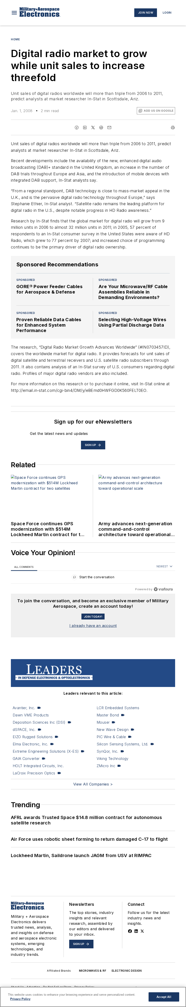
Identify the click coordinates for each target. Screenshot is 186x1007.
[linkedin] (85, 127)
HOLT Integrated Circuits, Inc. (38, 766)
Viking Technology (113, 758)
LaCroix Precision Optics (34, 773)
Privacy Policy (20, 999)
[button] (14, 12)
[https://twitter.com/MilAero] (142, 931)
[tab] (24, 567)
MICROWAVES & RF (92, 970)
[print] (173, 127)
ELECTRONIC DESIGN (127, 970)
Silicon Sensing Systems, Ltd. (122, 744)
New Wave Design (113, 729)
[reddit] (101, 127)
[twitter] (93, 127)
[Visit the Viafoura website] (163, 589)
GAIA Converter (26, 758)
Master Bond (108, 715)
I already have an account (93, 625)
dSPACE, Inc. (24, 729)
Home (15, 39)
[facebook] (76, 127)
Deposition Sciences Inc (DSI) (39, 722)
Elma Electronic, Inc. (30, 744)
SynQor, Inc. (107, 751)
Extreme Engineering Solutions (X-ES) (46, 751)
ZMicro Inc (106, 766)
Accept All (164, 997)
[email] (109, 127)
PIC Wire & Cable (111, 737)
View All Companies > (93, 784)
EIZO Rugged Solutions (33, 737)
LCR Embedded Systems (118, 708)
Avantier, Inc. (24, 708)
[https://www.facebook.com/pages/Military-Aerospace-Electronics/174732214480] (130, 931)
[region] (93, 578)
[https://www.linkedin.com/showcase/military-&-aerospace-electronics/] (136, 931)
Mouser (103, 722)
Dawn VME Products (31, 715)
